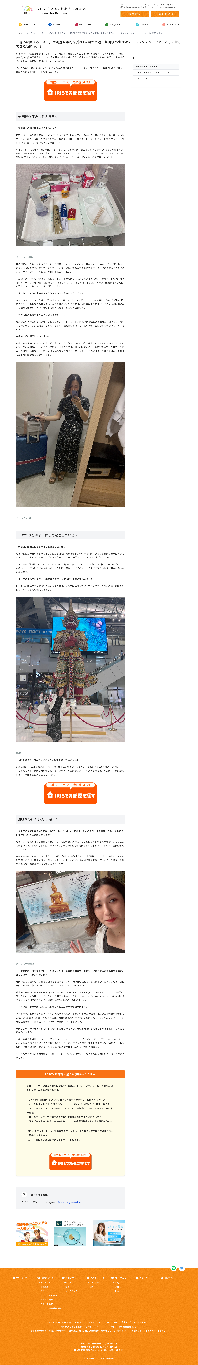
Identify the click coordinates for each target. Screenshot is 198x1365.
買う (67, 1286)
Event (117, 1286)
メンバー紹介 (47, 1299)
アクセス (143, 1278)
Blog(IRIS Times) (34, 33)
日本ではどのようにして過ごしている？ (153, 72)
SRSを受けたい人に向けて (147, 78)
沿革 (43, 1291)
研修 (92, 1286)
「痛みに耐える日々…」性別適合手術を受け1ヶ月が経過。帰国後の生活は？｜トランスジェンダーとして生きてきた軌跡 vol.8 (104, 33)
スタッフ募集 (47, 1304)
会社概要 (45, 1286)
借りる (68, 1282)
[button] (156, 58)
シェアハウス (71, 1291)
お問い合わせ (170, 1278)
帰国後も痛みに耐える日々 (148, 66)
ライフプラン (96, 1282)
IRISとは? (45, 1282)
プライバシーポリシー (51, 1308)
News (117, 1291)
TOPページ (21, 1278)
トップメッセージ (49, 1295)
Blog (116, 1282)
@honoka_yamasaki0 (69, 1202)
